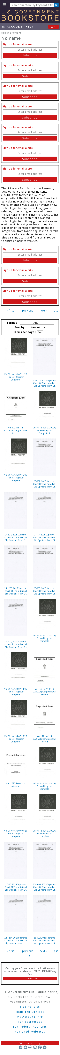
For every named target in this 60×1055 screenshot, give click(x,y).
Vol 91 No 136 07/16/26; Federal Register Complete (15, 477)
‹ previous (27, 310)
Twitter (25, 1047)
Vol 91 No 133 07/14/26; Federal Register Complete (15, 691)
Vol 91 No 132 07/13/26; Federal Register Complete (44, 638)
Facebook (20, 1047)
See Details (30, 978)
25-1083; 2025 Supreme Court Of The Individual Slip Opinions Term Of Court (44, 887)
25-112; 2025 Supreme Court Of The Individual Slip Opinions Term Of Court (16, 644)
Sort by (20, 327)
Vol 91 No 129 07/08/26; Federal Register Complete (44, 786)
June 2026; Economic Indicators (15, 784)
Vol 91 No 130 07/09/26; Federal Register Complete (15, 833)
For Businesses (30, 1021)
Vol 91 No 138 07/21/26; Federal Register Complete (15, 377)
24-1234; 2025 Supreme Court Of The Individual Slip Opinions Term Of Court (15, 940)
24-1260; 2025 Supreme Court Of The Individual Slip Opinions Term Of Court (15, 591)
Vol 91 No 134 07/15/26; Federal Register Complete (15, 739)
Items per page (24, 332)
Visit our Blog (30, 1043)
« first (10, 310)
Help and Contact (30, 1011)
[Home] (30, 19)
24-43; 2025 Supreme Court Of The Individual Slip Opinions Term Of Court (44, 537)
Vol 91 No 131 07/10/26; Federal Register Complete (44, 833)
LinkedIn (44, 1047)
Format (12, 322)
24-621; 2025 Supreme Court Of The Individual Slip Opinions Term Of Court (16, 537)
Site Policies (30, 1006)
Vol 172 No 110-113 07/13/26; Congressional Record (44, 691)
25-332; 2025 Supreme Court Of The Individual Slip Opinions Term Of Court (44, 484)
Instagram (30, 1047)
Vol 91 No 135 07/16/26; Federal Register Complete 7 (44, 430)
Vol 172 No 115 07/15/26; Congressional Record (15, 430)
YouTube (35, 1047)
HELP (29, 26)
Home (4, 32)
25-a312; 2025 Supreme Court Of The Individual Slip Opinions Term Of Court (44, 383)
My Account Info (30, 1016)
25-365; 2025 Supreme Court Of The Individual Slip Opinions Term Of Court (44, 591)
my (12, 26)
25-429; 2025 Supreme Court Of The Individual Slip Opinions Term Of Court (44, 940)
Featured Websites (30, 1031)
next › (43, 310)
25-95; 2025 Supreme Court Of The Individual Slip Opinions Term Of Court (16, 887)
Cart (54, 26)
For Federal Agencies (30, 1026)
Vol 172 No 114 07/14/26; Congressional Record (44, 739)
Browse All (15, 32)
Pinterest (40, 1047)
